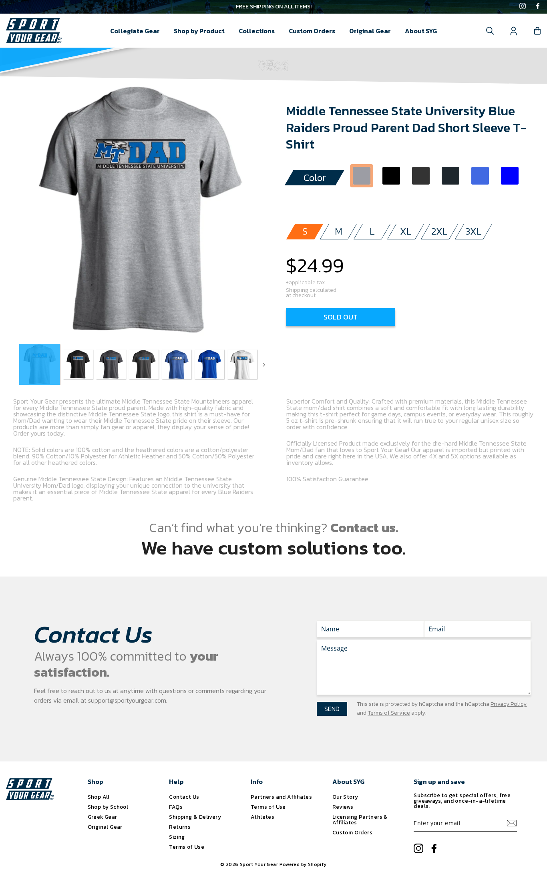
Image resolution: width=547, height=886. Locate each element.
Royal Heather (480, 176)
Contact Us (184, 797)
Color (315, 178)
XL (406, 231)
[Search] (490, 30)
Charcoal (450, 176)
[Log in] (513, 30)
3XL (473, 231)
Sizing (177, 837)
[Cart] (537, 30)
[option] (273, 6)
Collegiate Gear (135, 31)
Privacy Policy (509, 704)
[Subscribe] (512, 823)
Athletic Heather (361, 176)
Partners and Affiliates (281, 797)
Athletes (262, 817)
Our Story (345, 797)
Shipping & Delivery (195, 817)
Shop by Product (199, 31)
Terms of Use (186, 847)
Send (332, 708)
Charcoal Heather (421, 176)
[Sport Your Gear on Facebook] (538, 7)
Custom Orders (312, 31)
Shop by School (108, 807)
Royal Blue (510, 176)
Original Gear (370, 31)
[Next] (264, 364)
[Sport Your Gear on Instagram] (522, 7)
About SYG (421, 31)
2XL (439, 231)
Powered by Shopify (303, 864)
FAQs (176, 807)
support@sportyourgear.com (127, 700)
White (361, 199)
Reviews (343, 807)
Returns (180, 827)
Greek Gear (102, 817)
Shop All (99, 797)
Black (391, 176)
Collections (257, 31)
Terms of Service (389, 713)
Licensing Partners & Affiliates (360, 819)
